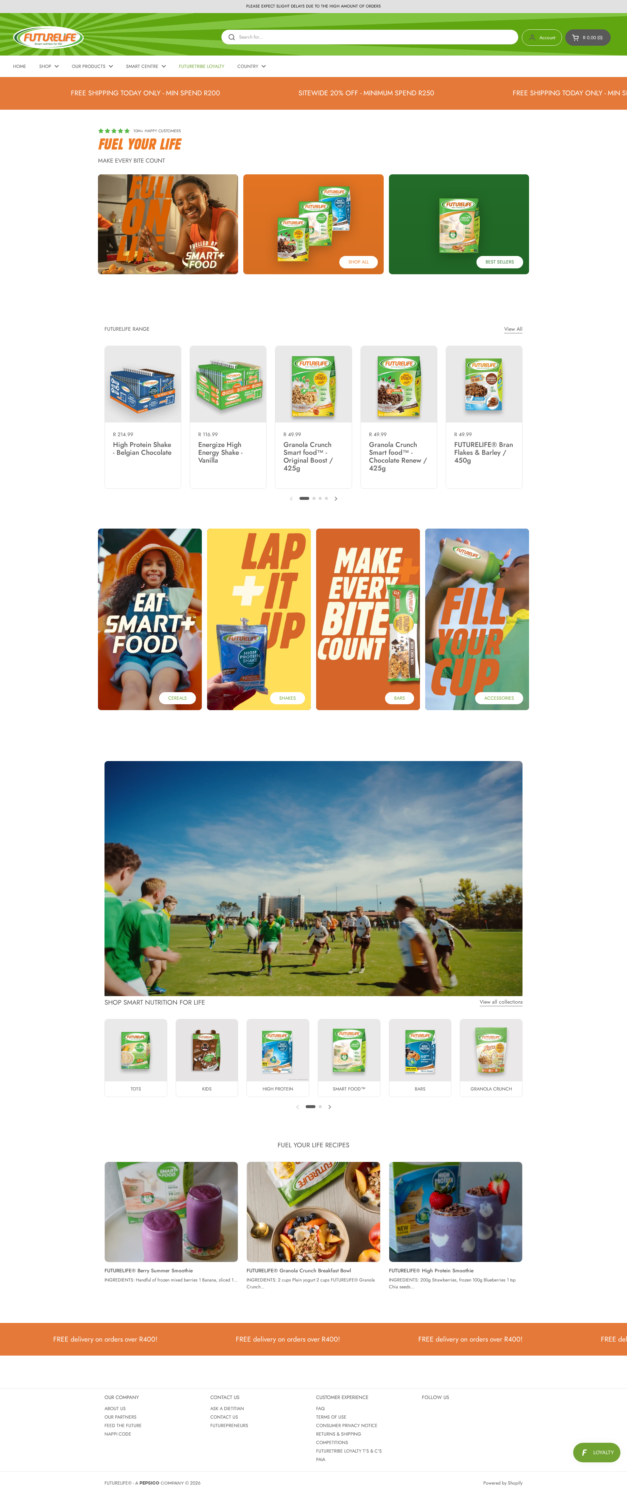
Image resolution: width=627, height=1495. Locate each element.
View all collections (501, 1002)
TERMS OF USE (331, 1417)
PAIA (320, 1459)
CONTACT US (224, 1417)
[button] (588, 37)
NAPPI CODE (117, 1434)
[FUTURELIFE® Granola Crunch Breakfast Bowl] (313, 1212)
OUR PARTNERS (120, 1417)
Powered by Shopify (502, 1483)
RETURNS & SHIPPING (338, 1434)
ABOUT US (115, 1408)
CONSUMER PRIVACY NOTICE (347, 1425)
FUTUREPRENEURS (229, 1425)
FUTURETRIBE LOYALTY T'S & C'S (349, 1451)
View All (513, 329)
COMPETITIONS (332, 1442)
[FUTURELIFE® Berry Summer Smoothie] (171, 1212)
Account (547, 37)
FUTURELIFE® (118, 1483)
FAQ (320, 1408)
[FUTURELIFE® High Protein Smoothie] (455, 1212)
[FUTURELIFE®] (48, 37)
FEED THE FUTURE (123, 1425)
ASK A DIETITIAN (227, 1408)
